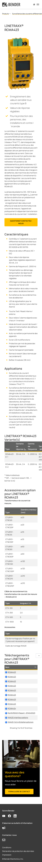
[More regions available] (34, 4)
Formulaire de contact (19, 791)
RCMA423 (12, 672)
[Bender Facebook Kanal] (11, 816)
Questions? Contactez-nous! (21, 222)
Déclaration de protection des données (18, 851)
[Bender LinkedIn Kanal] (16, 816)
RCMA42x (12, 708)
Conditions (6, 847)
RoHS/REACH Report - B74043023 (21, 713)
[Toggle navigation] (38, 4)
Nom (7, 667)
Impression (6, 855)
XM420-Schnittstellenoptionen (20, 722)
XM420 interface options (18, 717)
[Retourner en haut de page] (37, 857)
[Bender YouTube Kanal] (5, 816)
